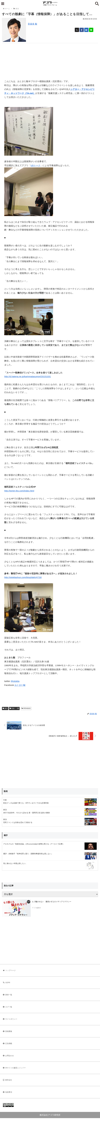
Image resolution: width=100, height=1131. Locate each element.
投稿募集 (8, 1031)
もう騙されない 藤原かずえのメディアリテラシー (51, 902)
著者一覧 (8, 995)
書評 (6, 835)
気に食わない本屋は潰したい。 (15, 863)
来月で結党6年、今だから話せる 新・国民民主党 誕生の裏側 (26, 813)
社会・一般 (15, 708)
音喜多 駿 (32, 24)
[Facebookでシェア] (82, 30)
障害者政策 (27, 708)
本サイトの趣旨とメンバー (15, 1068)
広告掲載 (8, 1043)
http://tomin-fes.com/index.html (19, 491)
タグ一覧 (8, 1007)
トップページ (10, 970)
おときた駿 (20, 685)
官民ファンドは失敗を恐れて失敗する (17, 822)
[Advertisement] (50, 60)
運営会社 (8, 1080)
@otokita (15, 681)
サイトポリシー (11, 1019)
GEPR (7, 983)
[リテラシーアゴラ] (16, 908)
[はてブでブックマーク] (86, 30)
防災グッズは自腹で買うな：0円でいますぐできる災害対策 (26, 803)
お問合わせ (9, 1056)
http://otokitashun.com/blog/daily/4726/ (23, 577)
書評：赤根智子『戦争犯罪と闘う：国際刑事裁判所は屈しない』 (28, 854)
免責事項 (8, 1092)
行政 (5, 800)
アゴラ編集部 (36, 908)
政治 (6, 708)
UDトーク (35, 165)
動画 (6, 791)
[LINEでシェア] (91, 30)
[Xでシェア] (77, 30)
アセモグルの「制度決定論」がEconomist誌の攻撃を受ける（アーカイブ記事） (33, 844)
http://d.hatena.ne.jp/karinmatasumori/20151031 (27, 376)
